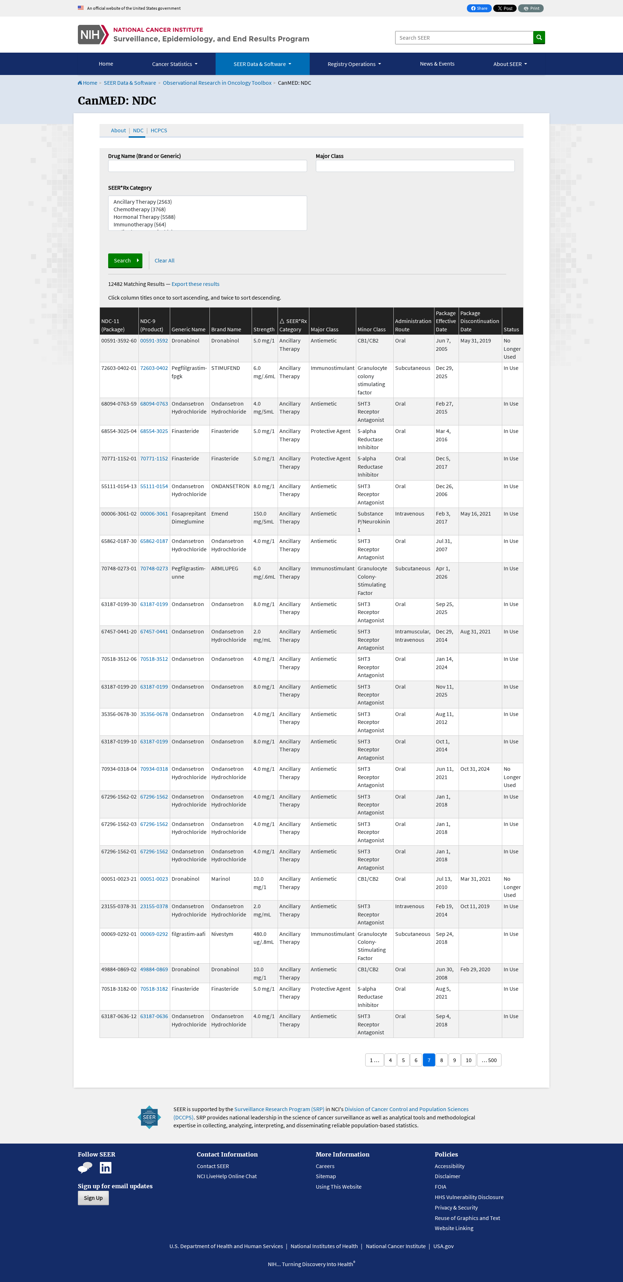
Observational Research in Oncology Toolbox (217, 82)
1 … (374, 1060)
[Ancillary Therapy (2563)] (207, 201)
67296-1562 (154, 796)
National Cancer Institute (396, 1246)
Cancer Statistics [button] (172, 63)
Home (106, 63)
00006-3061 (154, 513)
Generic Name (189, 329)
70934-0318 (154, 768)
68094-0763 (154, 403)
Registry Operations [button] (352, 63)
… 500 (489, 1060)
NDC (138, 130)
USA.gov (443, 1246)
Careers (325, 1166)
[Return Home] (193, 35)
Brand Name (226, 329)
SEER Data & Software (130, 82)
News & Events (437, 63)
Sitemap (326, 1176)
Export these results (196, 283)
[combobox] (415, 166)
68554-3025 (154, 430)
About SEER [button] (508, 63)
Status (511, 329)
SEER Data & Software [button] (260, 63)
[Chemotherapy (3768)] (207, 209)
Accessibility (449, 1166)
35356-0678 (154, 713)
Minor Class (372, 329)
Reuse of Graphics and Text (467, 1217)
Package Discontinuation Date (479, 321)
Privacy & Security (456, 1207)
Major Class (330, 155)
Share (481, 8)
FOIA (440, 1186)
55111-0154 (154, 486)
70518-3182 (154, 988)
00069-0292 (154, 933)
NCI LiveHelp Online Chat (227, 1176)
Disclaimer (447, 1176)
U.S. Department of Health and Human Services (226, 1246)
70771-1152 (154, 458)
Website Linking (454, 1228)
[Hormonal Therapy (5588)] (207, 217)
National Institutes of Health (324, 1246)
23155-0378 (154, 906)
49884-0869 (154, 969)
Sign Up (93, 1197)
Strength (264, 329)
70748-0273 (154, 568)
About (118, 130)
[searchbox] (320, 165)
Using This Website (339, 1186)
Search (122, 260)
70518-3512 (154, 658)
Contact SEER (213, 1166)
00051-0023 (154, 878)
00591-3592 (154, 340)
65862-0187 (154, 540)
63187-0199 (154, 603)
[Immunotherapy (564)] (207, 224)
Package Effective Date (446, 321)
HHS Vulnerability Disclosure (469, 1197)
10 (469, 1060)
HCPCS (159, 130)
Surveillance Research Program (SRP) (279, 1109)
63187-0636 (154, 1016)
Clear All (164, 260)
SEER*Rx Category (129, 187)
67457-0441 (154, 631)
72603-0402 (154, 367)
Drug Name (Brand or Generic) (144, 155)
